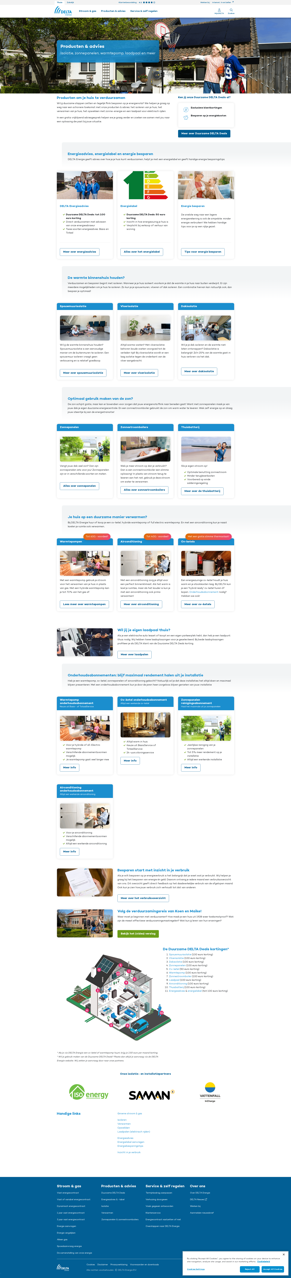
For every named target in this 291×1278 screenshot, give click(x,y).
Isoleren (122, 1120)
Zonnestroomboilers (134, 427)
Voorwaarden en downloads (144, 1265)
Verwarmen (124, 1124)
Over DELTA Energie (200, 1193)
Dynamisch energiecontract (71, 1206)
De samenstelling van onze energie (74, 1253)
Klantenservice (153, 1213)
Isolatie (105, 1206)
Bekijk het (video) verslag (138, 933)
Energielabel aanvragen (130, 1142)
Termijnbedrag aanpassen (159, 1193)
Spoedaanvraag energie (69, 1246)
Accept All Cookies (272, 1269)
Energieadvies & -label (112, 1200)
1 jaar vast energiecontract (71, 1213)
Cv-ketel (174, 969)
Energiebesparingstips (130, 1146)
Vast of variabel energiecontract (73, 1200)
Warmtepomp (177, 973)
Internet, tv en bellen (221, 2)
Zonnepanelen (69, 427)
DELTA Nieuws (197, 1200)
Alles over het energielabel (142, 252)
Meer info (69, 767)
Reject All (249, 1269)
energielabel (195, 991)
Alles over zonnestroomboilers (144, 490)
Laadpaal (174, 980)
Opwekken (123, 1128)
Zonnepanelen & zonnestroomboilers (120, 1220)
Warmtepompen (71, 541)
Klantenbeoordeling (128, 2)
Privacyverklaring (118, 1265)
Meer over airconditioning (141, 604)
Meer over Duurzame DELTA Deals (204, 133)
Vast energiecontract (68, 1193)
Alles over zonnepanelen (79, 486)
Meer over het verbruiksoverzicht (143, 898)
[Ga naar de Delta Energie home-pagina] (63, 11)
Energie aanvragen (66, 1226)
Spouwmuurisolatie (73, 306)
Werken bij (205, 2)
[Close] (283, 1254)
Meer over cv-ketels (197, 604)
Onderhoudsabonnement (203, 592)
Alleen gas (62, 1240)
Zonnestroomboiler (180, 976)
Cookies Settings (196, 1269)
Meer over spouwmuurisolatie (83, 373)
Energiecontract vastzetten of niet (163, 1220)
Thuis (59, 2)
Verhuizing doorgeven (156, 1200)
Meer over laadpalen (134, 654)
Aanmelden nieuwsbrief (202, 1213)
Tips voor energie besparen (202, 252)
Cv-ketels (188, 541)
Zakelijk (70, 2)
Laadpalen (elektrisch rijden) (133, 1132)
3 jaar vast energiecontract (71, 1220)
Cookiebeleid (263, 1262)
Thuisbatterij (176, 987)
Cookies (91, 1265)
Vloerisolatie (129, 306)
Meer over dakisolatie (199, 371)
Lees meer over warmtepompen (84, 604)
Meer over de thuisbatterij (202, 491)
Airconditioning (131, 541)
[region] (235, 1263)
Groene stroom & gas (129, 1113)
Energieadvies (177, 991)
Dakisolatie (189, 306)
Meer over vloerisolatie (139, 373)
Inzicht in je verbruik (128, 1152)
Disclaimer (102, 1265)
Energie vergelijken (66, 1233)
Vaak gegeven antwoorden (159, 1206)
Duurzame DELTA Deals (113, 1193)
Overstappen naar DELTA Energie (162, 1226)
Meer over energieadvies (79, 252)
